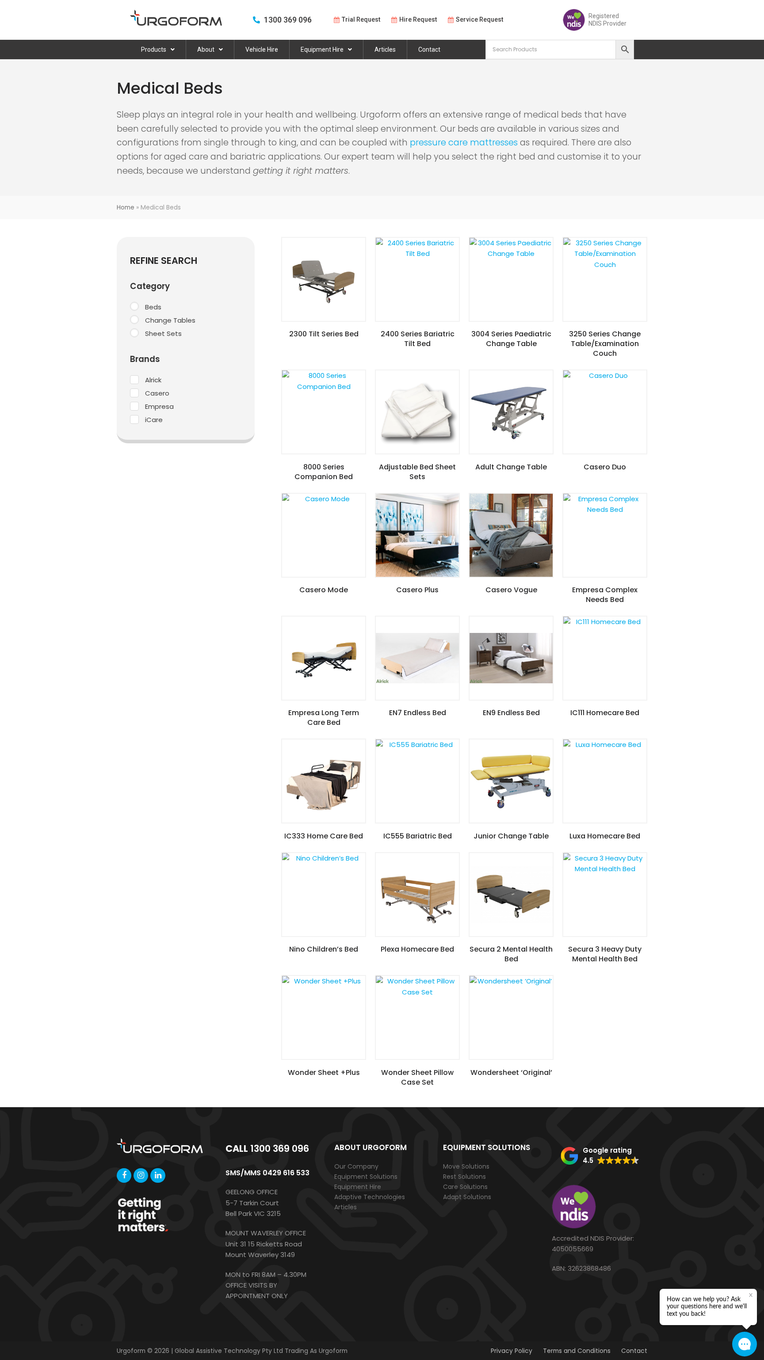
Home (125, 207)
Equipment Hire (322, 49)
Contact (429, 49)
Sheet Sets (163, 333)
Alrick (153, 380)
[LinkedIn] (157, 1175)
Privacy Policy (511, 1350)
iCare (154, 419)
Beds (153, 307)
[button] (600, 1155)
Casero (157, 393)
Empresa (159, 406)
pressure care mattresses (464, 143)
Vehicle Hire (261, 49)
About (205, 49)
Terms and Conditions (577, 1350)
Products (153, 49)
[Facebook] (124, 1175)
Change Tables (170, 320)
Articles (385, 49)
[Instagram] (141, 1175)
